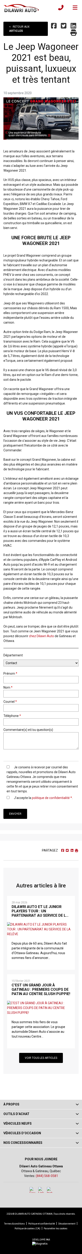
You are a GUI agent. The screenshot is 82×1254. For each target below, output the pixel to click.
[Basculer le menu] (73, 7)
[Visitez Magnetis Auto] (41, 1243)
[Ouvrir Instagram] (50, 1190)
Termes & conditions (14, 1223)
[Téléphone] (61, 7)
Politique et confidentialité (41, 1223)
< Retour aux (19, 28)
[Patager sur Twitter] (64, 26)
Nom (8, 687)
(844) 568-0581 (47, 1176)
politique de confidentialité (51, 798)
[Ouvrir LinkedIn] (41, 1190)
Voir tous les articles (41, 1058)
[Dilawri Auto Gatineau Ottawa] (21, 7)
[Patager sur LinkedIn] (74, 26)
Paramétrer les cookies (55, 1228)
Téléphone (12, 716)
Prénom (10, 673)
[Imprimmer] (74, 33)
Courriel (10, 701)
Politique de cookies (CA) (27, 1228)
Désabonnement (66, 1223)
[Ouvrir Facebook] (32, 1190)
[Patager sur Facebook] (54, 26)
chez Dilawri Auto (41, 636)
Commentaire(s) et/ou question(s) (28, 730)
